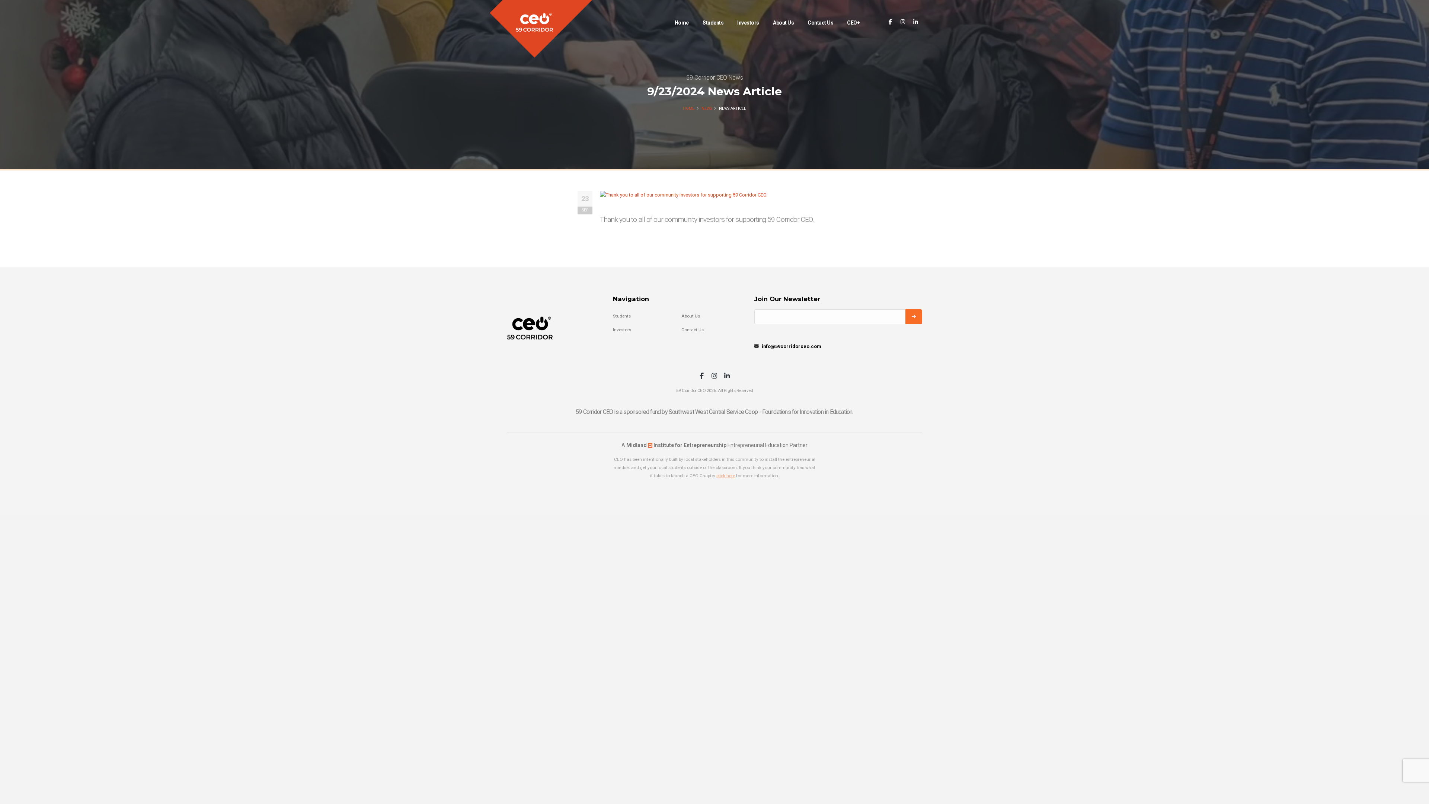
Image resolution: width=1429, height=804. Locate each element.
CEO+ (853, 23)
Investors (748, 23)
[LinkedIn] (915, 22)
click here (725, 475)
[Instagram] (903, 22)
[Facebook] (890, 22)
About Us (783, 23)
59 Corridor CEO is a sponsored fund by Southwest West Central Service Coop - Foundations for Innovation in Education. (714, 411)
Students (713, 23)
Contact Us (820, 23)
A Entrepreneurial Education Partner (714, 445)
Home (682, 23)
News (706, 108)
